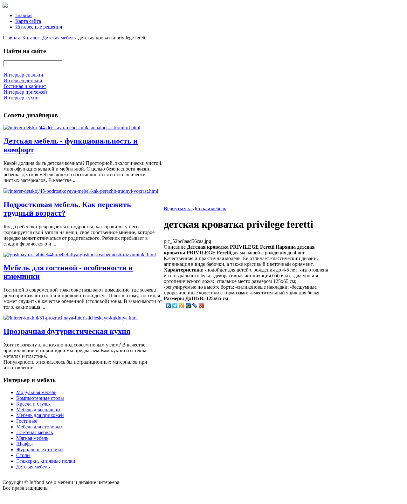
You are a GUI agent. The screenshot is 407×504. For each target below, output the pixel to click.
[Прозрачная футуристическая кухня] (70, 317)
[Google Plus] (201, 306)
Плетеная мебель (34, 432)
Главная (23, 15)
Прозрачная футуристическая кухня (66, 331)
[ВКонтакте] (168, 306)
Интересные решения (38, 27)
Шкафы (24, 444)
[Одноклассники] (181, 306)
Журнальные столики (39, 449)
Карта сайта (28, 21)
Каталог (31, 37)
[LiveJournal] (195, 306)
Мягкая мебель (32, 438)
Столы (23, 455)
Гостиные (26, 421)
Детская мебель (59, 37)
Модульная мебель (36, 392)
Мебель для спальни (38, 409)
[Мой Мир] (188, 306)
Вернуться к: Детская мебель (195, 208)
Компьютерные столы (40, 398)
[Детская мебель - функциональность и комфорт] (71, 127)
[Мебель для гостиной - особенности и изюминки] (79, 254)
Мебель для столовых (39, 426)
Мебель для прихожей (40, 415)
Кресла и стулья (33, 404)
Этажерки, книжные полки (45, 461)
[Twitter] (175, 306)
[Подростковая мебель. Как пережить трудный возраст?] (80, 191)
